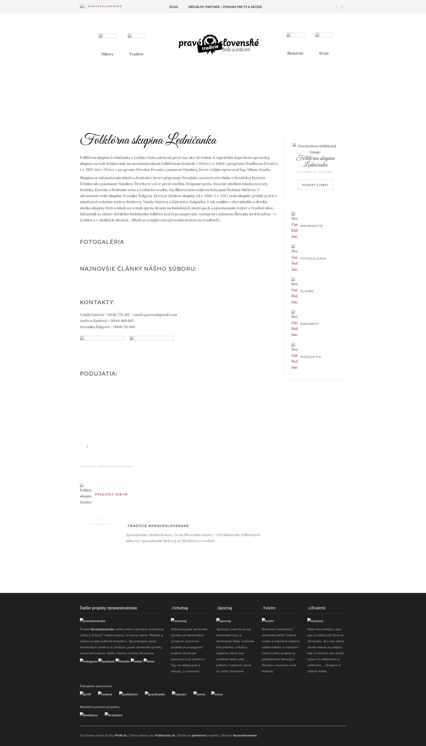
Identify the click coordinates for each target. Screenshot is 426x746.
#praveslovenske (102, 629)
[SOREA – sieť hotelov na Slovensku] (199, 694)
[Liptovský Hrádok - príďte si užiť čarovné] (332, 593)
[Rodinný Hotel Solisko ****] (217, 694)
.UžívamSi (316, 608)
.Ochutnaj (179, 608)
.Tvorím (268, 608)
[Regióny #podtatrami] (128, 694)
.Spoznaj (224, 608)
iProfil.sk (120, 735)
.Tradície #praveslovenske (106, 466)
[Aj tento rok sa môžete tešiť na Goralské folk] (128, 593)
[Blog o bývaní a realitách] (179, 694)
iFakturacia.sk (165, 735)
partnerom (199, 735)
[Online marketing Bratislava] (89, 715)
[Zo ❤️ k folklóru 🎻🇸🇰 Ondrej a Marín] (264, 593)
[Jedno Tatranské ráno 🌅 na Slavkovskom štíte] (196, 593)
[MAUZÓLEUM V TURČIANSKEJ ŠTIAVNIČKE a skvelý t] (230, 593)
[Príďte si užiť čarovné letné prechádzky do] (94, 593)
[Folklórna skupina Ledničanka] (100, 539)
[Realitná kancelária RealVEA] (105, 694)
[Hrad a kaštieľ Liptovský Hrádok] (155, 694)
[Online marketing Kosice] (113, 715)
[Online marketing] (85, 694)
